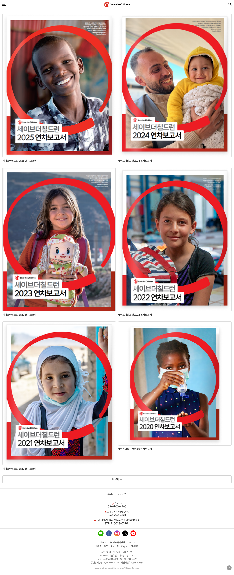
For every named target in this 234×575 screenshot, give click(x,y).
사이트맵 (131, 542)
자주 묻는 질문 (101, 546)
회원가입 (122, 494)
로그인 (110, 494)
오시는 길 (114, 546)
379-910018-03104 (117, 523)
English (124, 546)
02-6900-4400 (117, 506)
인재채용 (135, 546)
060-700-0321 (117, 515)
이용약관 (103, 542)
